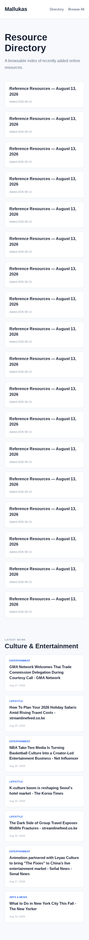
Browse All (76, 9)
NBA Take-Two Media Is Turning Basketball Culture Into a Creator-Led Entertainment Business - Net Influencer (43, 753)
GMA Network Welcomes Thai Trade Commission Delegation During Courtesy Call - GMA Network (40, 672)
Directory (57, 9)
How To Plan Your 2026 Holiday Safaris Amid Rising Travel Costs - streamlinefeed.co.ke (42, 712)
